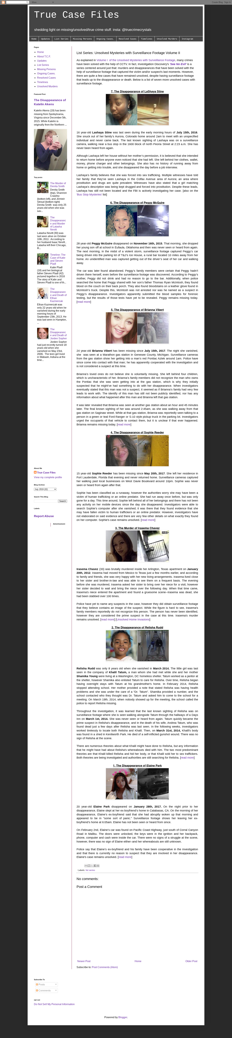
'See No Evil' (178, 64)
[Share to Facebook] (95, 865)
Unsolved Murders (167, 39)
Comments (44, 990)
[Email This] (86, 865)
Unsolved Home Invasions (132, 619)
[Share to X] (92, 865)
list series (90, 870)
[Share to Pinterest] (98, 865)
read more (83, 301)
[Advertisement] (50, 415)
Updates (45, 39)
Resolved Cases (127, 39)
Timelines (146, 39)
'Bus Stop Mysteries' (89, 194)
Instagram (187, 39)
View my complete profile (48, 477)
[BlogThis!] (89, 865)
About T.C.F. (44, 56)
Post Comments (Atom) (105, 967)
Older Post (191, 961)
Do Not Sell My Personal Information (54, 1004)
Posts (41, 984)
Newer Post (83, 961)
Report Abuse (44, 516)
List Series (61, 39)
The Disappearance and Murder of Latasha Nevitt (58, 223)
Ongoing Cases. (105, 39)
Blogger (122, 1017)
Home (33, 39)
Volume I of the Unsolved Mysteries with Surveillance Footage (136, 60)
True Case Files (76, 15)
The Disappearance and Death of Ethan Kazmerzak (58, 295)
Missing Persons (82, 39)
